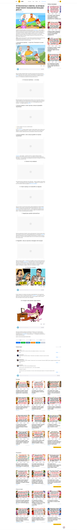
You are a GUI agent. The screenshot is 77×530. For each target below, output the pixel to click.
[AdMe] (20, 1)
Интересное (17, 410)
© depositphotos (17, 286)
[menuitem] (29, 1)
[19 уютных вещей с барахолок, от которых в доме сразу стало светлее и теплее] (22, 400)
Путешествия (49, 522)
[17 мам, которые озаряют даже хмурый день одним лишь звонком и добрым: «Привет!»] (38, 434)
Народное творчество (19, 522)
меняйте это (35, 295)
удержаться (20, 129)
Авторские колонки (18, 467)
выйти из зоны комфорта (33, 183)
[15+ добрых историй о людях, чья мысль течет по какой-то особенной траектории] (38, 400)
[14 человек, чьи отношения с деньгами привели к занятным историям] (38, 384)
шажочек (43, 234)
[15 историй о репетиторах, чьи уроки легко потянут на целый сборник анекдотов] (38, 458)
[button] (20, 340)
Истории (49, 68)
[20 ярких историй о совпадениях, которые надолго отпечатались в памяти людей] (54, 400)
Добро (32, 484)
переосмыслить (25, 261)
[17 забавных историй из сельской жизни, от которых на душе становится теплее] (54, 418)
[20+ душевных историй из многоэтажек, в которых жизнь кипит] (54, 494)
